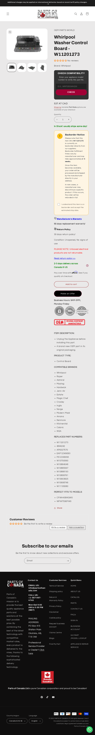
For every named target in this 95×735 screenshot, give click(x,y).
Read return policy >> (64, 258)
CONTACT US (77, 609)
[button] (8, 14)
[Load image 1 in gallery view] (11, 67)
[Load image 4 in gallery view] (42, 67)
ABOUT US (75, 591)
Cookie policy (55, 618)
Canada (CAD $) (15, 721)
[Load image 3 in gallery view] (31, 67)
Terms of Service (56, 586)
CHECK (71, 92)
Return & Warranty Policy (56, 598)
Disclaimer (54, 612)
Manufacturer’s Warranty (69, 219)
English (35, 721)
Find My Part (54, 644)
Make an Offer (68, 294)
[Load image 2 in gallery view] (21, 67)
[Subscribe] (68, 561)
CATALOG (75, 597)
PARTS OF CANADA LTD (62, 718)
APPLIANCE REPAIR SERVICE (79, 645)
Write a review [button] (58, 527)
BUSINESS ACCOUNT (75, 627)
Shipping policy (56, 591)
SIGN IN (74, 620)
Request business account (57, 625)
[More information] (87, 265)
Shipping (57, 107)
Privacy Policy (55, 606)
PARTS (74, 603)
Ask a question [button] (76, 527)
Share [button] (59, 508)
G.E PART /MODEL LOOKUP (78, 636)
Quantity (57, 114)
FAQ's (73, 615)
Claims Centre (55, 633)
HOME (73, 586)
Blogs (51, 638)
